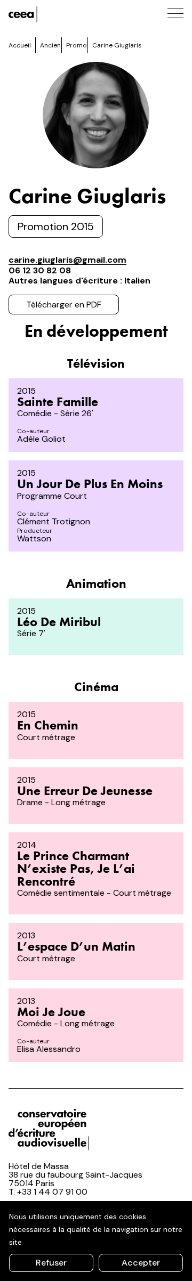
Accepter (141, 1262)
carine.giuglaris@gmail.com (67, 259)
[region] (96, 1241)
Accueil (20, 45)
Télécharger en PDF (63, 304)
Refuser (51, 1262)
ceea (57, 14)
